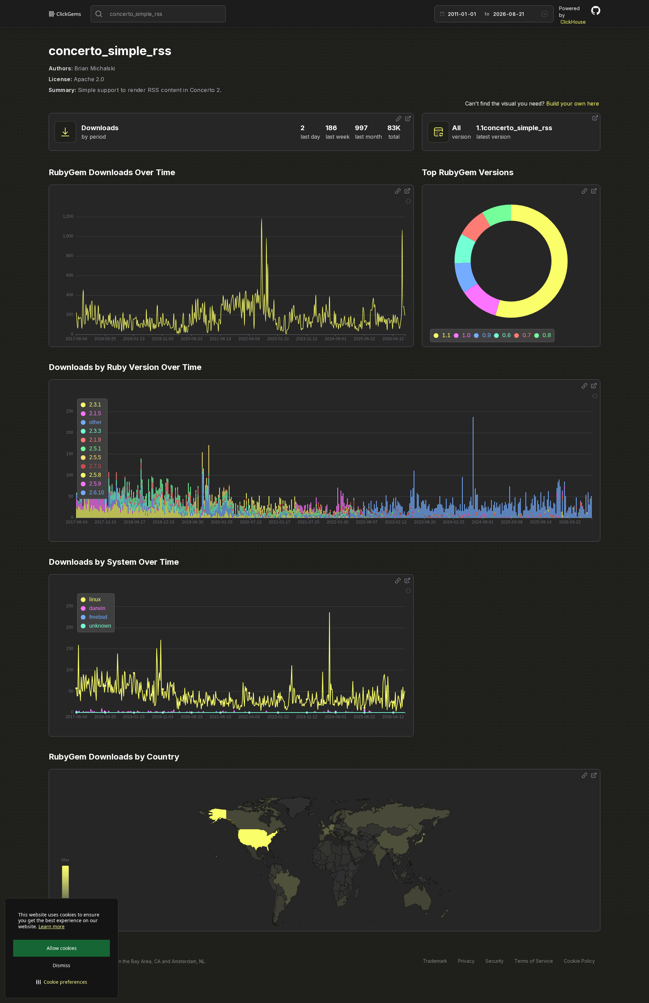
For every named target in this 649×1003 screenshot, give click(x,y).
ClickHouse (573, 22)
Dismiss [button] (61, 965)
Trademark (435, 961)
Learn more (52, 927)
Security (494, 961)
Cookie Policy (579, 961)
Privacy (466, 961)
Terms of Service (533, 961)
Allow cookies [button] (62, 948)
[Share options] (398, 118)
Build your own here (572, 103)
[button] (61, 982)
